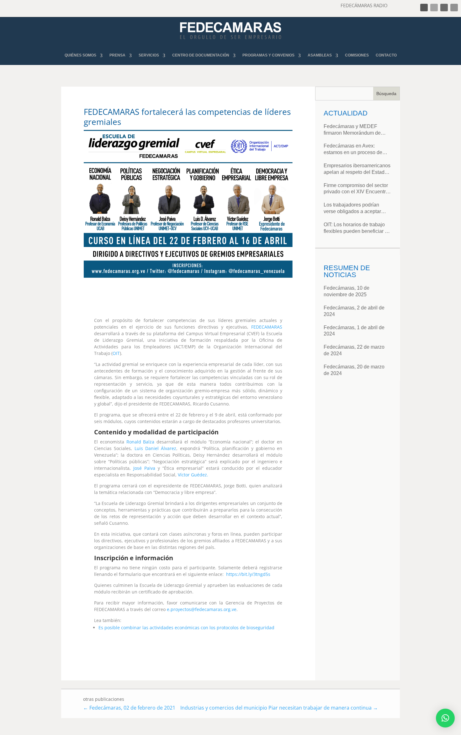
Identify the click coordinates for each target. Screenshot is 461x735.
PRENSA (117, 55)
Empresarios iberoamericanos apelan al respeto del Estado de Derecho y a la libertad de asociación (357, 169)
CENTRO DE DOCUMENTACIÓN (200, 55)
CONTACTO (386, 55)
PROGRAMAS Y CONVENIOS (268, 55)
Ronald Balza (140, 442)
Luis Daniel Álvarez (156, 448)
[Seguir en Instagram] (444, 7)
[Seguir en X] (434, 7)
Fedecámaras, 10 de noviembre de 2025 (346, 291)
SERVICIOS (149, 55)
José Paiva (144, 468)
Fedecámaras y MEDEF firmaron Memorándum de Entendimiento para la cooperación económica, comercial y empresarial (352, 130)
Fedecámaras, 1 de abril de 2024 (354, 331)
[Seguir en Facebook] (424, 7)
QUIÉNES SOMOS (80, 55)
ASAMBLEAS (320, 55)
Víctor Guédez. (193, 475)
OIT (116, 353)
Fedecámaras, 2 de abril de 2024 (354, 311)
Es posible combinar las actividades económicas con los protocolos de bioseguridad (186, 627)
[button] (445, 718)
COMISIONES (357, 55)
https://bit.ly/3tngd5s (248, 574)
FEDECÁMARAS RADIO (364, 5)
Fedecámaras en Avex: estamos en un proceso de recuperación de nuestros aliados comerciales (353, 149)
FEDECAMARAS (266, 327)
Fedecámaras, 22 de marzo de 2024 (354, 350)
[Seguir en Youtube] (454, 7)
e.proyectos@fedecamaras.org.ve (201, 609)
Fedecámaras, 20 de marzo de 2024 (354, 370)
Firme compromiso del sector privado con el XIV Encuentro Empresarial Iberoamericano (356, 189)
